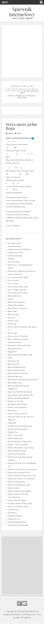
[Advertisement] (22, 50)
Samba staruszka (15, 255)
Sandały (11, 259)
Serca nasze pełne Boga (21, 126)
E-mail (18, 133)
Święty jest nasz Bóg (16, 454)
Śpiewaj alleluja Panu (16, 367)
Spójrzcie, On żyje (15, 401)
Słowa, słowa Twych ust (18, 336)
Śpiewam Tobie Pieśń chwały (20, 392)
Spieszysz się (13, 361)
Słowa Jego (12, 333)
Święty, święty (14, 488)
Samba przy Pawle (15, 252)
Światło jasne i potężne (18, 429)
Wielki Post (20, 95)
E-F (15, 89)
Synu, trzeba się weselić (18, 506)
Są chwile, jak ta (14, 243)
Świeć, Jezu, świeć (15, 435)
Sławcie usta (13, 320)
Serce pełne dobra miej (18, 286)
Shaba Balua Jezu (15, 296)
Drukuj (10, 133)
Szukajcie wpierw (15, 516)
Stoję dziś (12, 423)
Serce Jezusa (13, 283)
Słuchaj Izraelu (14, 342)
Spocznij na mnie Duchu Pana (20, 395)
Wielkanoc (31, 95)
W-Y (19, 91)
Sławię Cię (12, 324)
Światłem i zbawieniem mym (20, 426)
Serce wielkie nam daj (17, 290)
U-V (15, 91)
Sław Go (11, 317)
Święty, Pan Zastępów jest (19, 485)
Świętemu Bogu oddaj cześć (20, 441)
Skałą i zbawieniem (16, 305)
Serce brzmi (13, 280)
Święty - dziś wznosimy (18, 444)
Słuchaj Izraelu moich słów (19, 345)
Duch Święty (22, 97)
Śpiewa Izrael (13, 364)
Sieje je (11, 299)
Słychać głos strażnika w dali (20, 355)
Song (10, 358)
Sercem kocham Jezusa (18, 293)
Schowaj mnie (14, 262)
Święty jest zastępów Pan (19, 472)
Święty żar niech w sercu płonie (21, 478)
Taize (22, 92)
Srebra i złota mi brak (17, 407)
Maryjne (34, 91)
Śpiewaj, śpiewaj (15, 376)
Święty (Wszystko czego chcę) (20, 447)
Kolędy (27, 91)
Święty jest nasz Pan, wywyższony (22, 469)
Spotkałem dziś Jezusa (17, 404)
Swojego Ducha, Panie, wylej (20, 503)
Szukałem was (14, 519)
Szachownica (13, 509)
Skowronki (12, 311)
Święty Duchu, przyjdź (17, 451)
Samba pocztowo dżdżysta (19, 249)
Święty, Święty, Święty (17, 500)
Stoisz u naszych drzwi (17, 413)
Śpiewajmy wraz (15, 382)
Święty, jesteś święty (16, 481)
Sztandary (12, 512)
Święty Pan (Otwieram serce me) (22, 475)
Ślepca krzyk (13, 314)
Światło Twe (13, 432)
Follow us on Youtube (24, 603)
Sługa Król (12, 351)
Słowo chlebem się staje (18, 339)
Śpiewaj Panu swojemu (17, 373)
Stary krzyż (12, 410)
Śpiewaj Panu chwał (16, 370)
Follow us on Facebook (19, 603)
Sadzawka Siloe (14, 246)
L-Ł (29, 89)
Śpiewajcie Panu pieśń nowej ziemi (22, 379)
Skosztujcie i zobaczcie (18, 308)
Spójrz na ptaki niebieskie (19, 398)
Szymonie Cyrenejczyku (18, 525)
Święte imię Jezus (15, 438)
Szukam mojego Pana (17, 522)
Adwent (10, 95)
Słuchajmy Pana (14, 348)
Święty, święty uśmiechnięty (19, 491)
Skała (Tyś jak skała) (16, 302)
